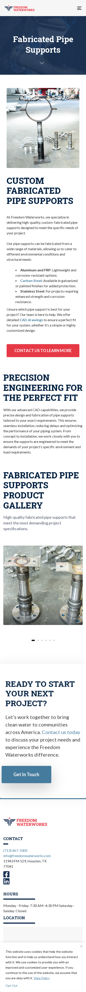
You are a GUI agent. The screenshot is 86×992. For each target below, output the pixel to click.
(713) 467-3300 (15, 850)
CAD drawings (31, 320)
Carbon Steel (31, 280)
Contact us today (61, 732)
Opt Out (12, 985)
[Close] (81, 946)
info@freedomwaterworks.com (27, 856)
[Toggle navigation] (69, 8)
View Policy (42, 978)
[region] (43, 967)
